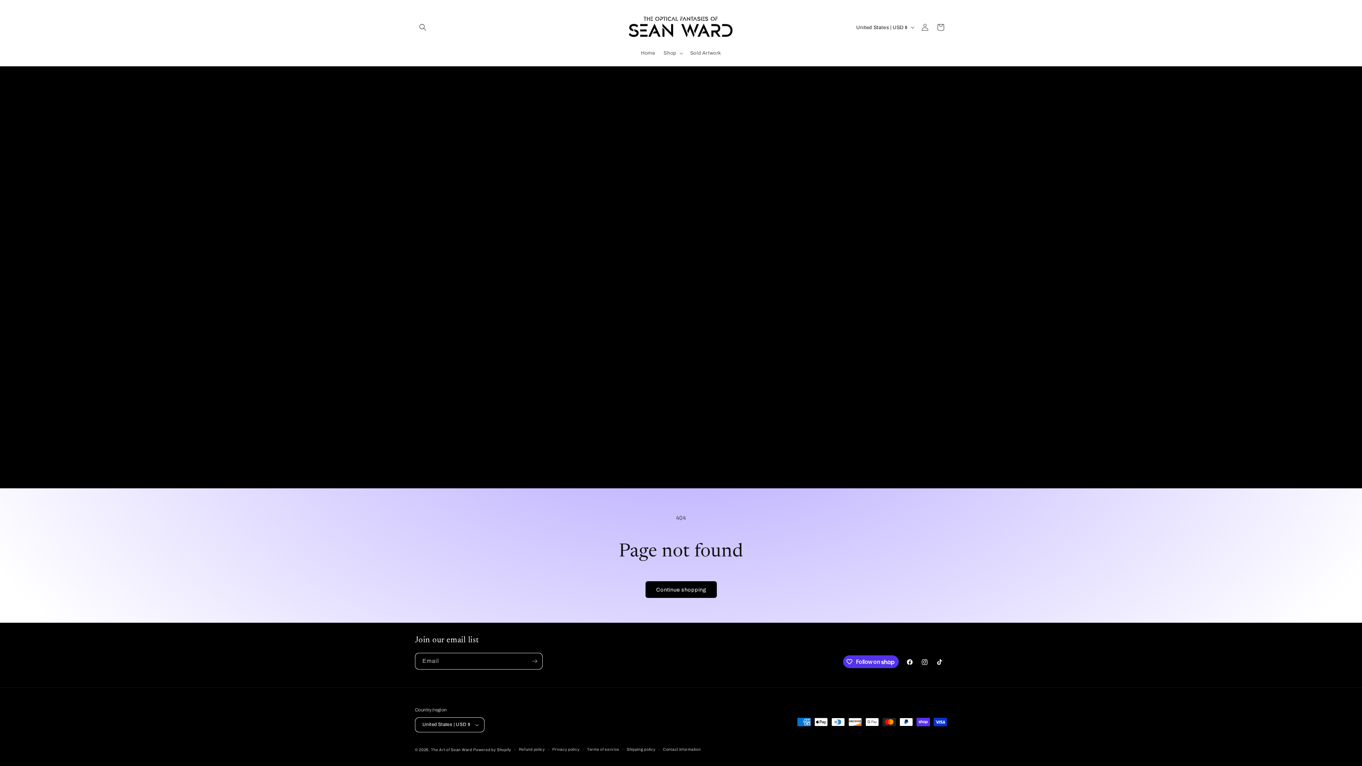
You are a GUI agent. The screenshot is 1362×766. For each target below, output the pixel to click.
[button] (423, 27)
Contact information (682, 749)
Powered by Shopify (492, 750)
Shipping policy (641, 749)
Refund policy (532, 749)
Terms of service (603, 749)
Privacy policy (566, 749)
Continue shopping (681, 590)
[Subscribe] (534, 661)
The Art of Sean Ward (451, 750)
